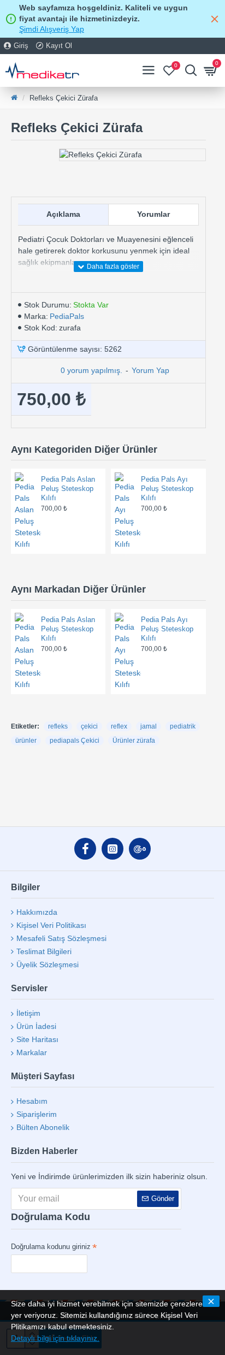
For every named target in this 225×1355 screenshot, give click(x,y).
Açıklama (63, 214)
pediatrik (183, 726)
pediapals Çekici (74, 740)
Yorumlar (153, 214)
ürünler (26, 740)
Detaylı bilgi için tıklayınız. (55, 1338)
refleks (58, 726)
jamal (148, 726)
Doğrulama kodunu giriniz (51, 1246)
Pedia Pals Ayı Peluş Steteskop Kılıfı (167, 488)
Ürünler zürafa (133, 740)
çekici (89, 726)
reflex (119, 726)
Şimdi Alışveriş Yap (51, 29)
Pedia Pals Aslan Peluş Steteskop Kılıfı (68, 488)
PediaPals (67, 316)
